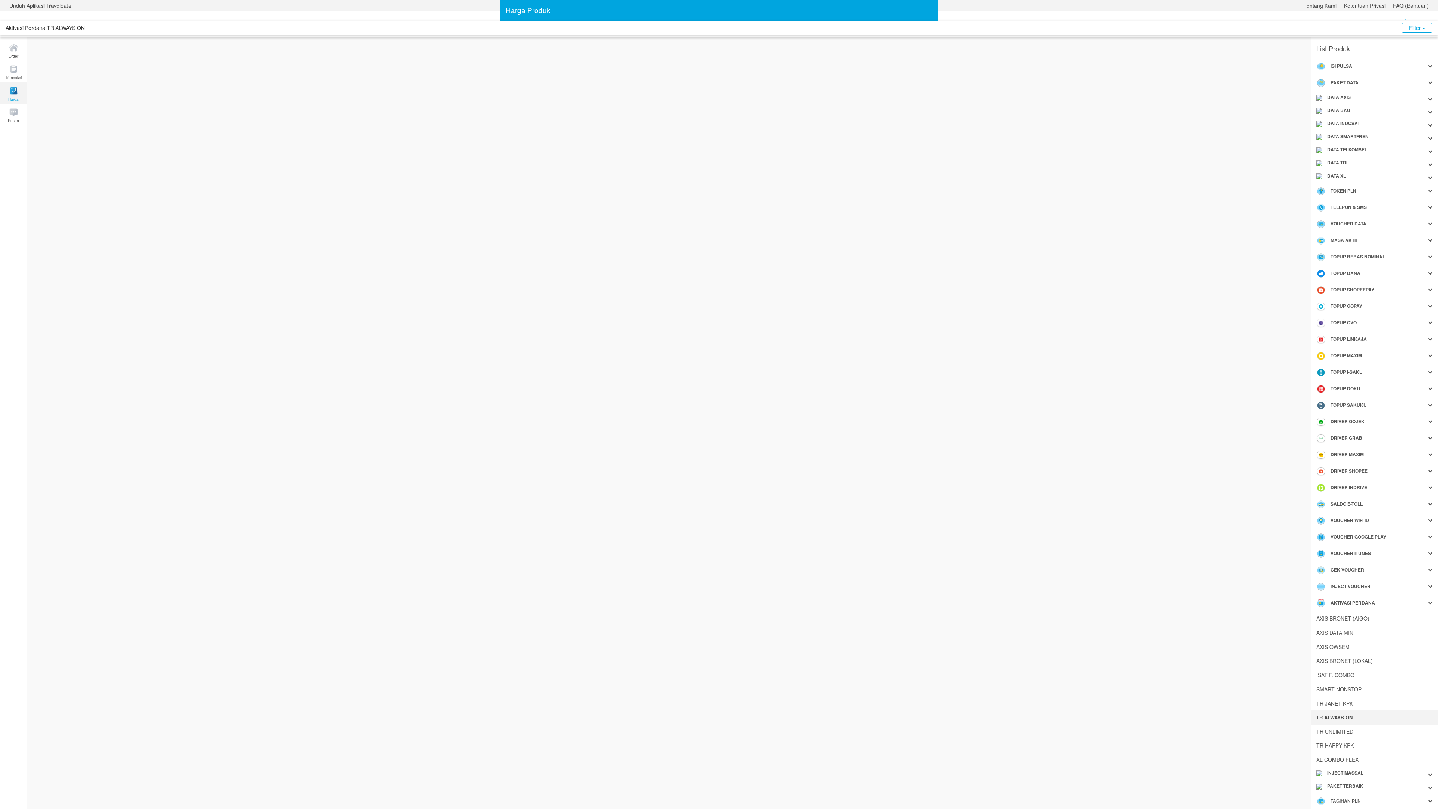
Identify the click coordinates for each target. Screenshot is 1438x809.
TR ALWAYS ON (1334, 717)
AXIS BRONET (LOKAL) (1344, 660)
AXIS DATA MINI (1335, 632)
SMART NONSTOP (1339, 689)
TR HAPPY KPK (1335, 745)
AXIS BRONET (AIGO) (1342, 618)
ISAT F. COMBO (1335, 675)
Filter (1415, 27)
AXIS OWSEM (1333, 647)
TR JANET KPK (1334, 703)
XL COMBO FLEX (1337, 759)
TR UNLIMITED (1334, 731)
